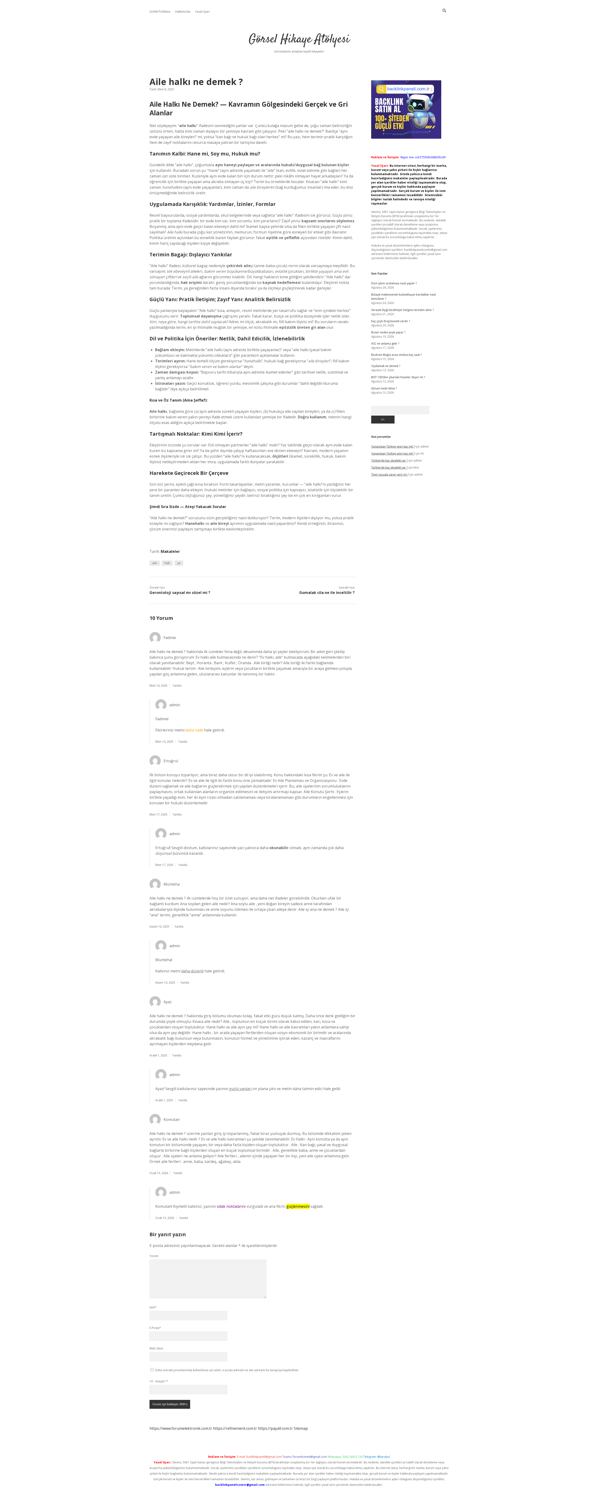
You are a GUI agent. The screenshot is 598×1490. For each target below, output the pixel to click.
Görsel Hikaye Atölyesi (299, 39)
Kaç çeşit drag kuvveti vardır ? (390, 321)
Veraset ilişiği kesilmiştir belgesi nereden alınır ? (402, 310)
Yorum (154, 1256)
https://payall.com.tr (275, 1428)
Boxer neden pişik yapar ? (388, 332)
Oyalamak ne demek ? (385, 366)
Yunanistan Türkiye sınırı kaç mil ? (393, 446)
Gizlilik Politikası (160, 12)
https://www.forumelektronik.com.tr (181, 1428)
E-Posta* (155, 1328)
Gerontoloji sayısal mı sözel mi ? (180, 592)
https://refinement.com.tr (235, 1428)
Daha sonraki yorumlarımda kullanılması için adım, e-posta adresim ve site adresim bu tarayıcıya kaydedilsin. (227, 1370)
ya (178, 563)
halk (167, 563)
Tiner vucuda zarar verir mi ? (390, 475)
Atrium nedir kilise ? (384, 388)
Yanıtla (177, 686)
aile (154, 563)
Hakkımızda (182, 12)
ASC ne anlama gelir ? (385, 344)
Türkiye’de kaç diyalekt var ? (389, 461)
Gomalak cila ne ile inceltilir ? (327, 592)
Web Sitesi (156, 1348)
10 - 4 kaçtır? (159, 1381)
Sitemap (301, 1428)
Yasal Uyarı (202, 12)
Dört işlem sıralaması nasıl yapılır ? (394, 283)
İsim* (153, 1307)
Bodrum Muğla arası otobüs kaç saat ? (396, 355)
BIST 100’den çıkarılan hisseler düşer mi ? (398, 377)
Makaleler (170, 551)
